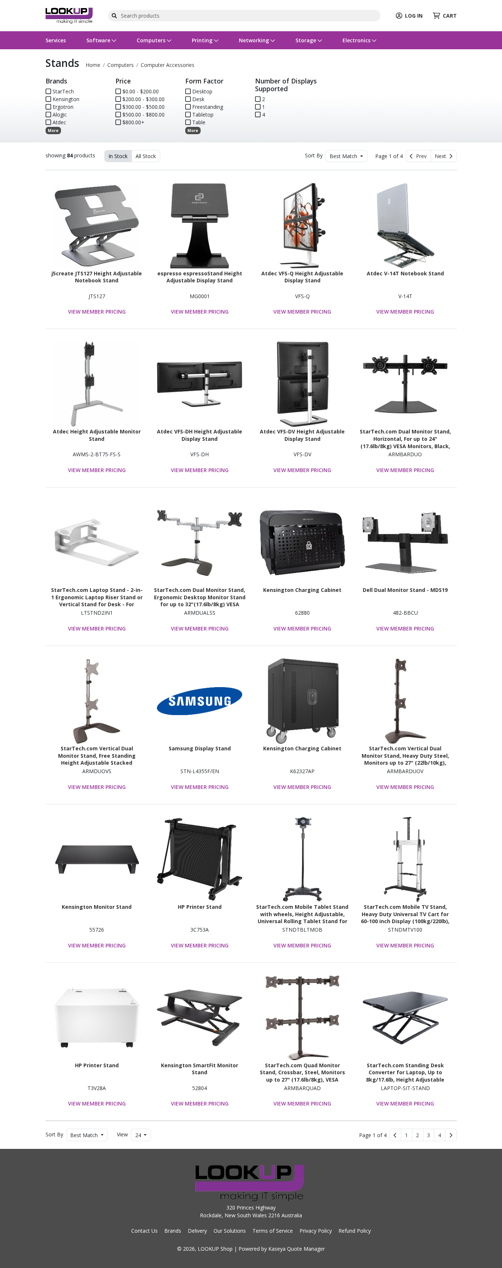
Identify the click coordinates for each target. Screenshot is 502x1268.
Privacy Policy (316, 1230)
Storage (306, 40)
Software (99, 40)
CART (450, 15)
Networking (254, 40)
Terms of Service (272, 1230)
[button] (406, 1135)
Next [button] (442, 156)
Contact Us (144, 1230)
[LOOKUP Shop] (69, 14)
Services (56, 40)
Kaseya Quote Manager (296, 1248)
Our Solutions (230, 1230)
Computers (152, 40)
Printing (203, 40)
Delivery (197, 1230)
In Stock (118, 156)
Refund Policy (354, 1230)
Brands (172, 1230)
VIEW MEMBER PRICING (97, 311)
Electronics (357, 40)
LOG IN (414, 15)
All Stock (146, 156)
